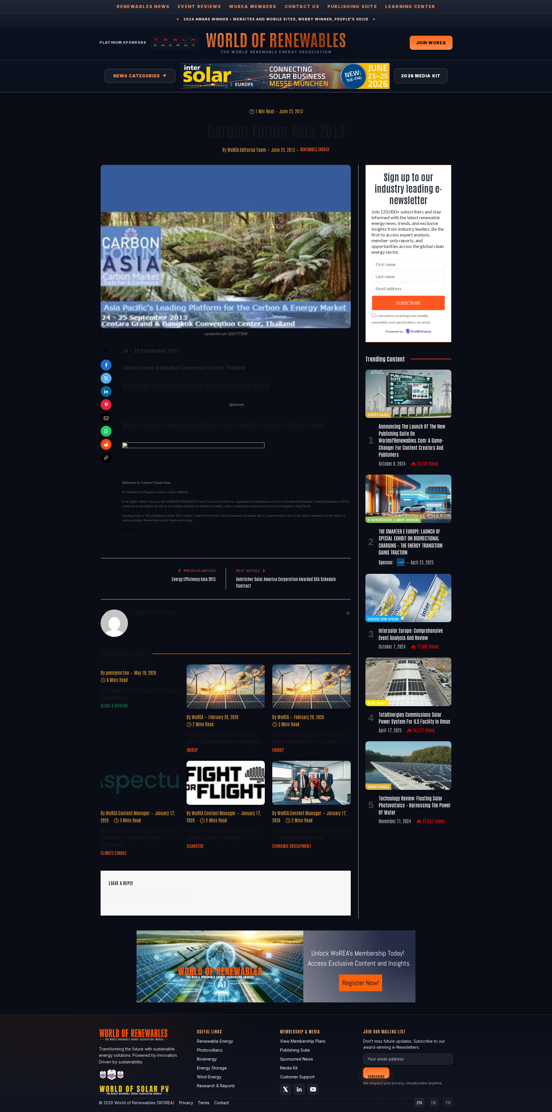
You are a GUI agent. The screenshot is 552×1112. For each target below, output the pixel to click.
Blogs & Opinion (114, 705)
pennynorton (117, 672)
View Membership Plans (302, 1041)
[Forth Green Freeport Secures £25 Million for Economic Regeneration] (311, 783)
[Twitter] (106, 378)
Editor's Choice (378, 414)
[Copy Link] (106, 457)
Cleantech (195, 846)
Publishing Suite (352, 6)
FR (448, 1102)
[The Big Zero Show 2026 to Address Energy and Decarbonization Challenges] (226, 686)
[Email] (106, 417)
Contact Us (302, 6)
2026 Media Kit (420, 75)
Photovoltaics (210, 1050)
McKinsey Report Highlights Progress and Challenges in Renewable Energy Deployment (140, 837)
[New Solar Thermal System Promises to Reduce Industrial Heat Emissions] (311, 686)
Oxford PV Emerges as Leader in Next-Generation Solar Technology (222, 834)
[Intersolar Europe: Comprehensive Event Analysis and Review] (408, 598)
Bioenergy (207, 1058)
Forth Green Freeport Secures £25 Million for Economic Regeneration (311, 834)
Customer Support (297, 1076)
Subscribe (376, 1076)
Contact (221, 1102)
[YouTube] (313, 1089)
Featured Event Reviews (383, 619)
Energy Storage (212, 1067)
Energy (192, 749)
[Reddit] (106, 444)
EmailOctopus (421, 331)
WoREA (197, 717)
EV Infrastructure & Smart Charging (393, 519)
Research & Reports (216, 1085)
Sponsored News (296, 1058)
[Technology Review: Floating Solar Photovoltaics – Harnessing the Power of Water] (408, 765)
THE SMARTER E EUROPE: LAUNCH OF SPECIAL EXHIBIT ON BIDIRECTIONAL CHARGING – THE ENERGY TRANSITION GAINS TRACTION (410, 541)
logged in (142, 895)
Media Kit (289, 1067)
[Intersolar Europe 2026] (285, 76)
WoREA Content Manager (128, 813)
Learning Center (410, 6)
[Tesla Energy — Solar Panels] (174, 43)
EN (419, 1102)
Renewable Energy (314, 149)
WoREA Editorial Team (246, 149)
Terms (204, 1102)
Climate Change (113, 852)
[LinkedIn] (106, 391)
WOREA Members (252, 6)
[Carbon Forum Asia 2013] (226, 246)
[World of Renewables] (112, 1075)
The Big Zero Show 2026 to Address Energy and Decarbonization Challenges (224, 738)
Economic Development (291, 846)
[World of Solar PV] (134, 1091)
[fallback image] (276, 966)
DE (433, 1102)
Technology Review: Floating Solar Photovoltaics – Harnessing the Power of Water (415, 804)
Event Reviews (199, 6)
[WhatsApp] (106, 431)
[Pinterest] (106, 404)
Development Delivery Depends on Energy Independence (139, 693)
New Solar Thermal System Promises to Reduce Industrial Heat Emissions (309, 738)
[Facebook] (106, 365)
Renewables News (143, 6)
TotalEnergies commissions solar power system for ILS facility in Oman (414, 718)
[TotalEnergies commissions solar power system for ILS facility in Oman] (408, 682)
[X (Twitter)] (285, 1089)
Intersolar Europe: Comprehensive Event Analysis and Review (411, 634)
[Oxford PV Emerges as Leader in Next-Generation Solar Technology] (226, 783)
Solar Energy (377, 703)
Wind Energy (209, 1076)
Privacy (186, 1102)
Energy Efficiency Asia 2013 (194, 579)
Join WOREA (431, 42)
